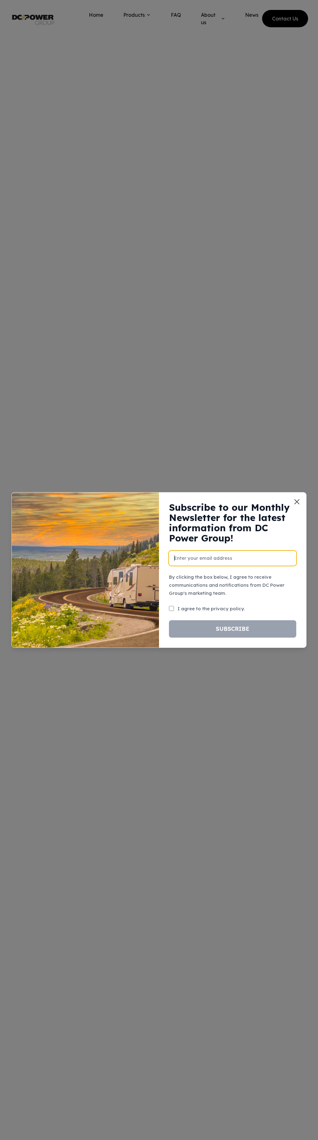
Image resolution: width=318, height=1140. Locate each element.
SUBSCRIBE (232, 628)
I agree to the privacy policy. (211, 609)
